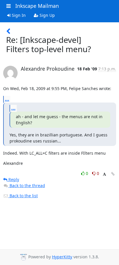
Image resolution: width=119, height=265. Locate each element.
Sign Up (46, 15)
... (7, 99)
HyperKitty (62, 256)
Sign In (18, 15)
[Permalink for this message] (113, 174)
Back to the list (23, 195)
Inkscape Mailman (37, 5)
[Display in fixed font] (104, 174)
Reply (13, 179)
